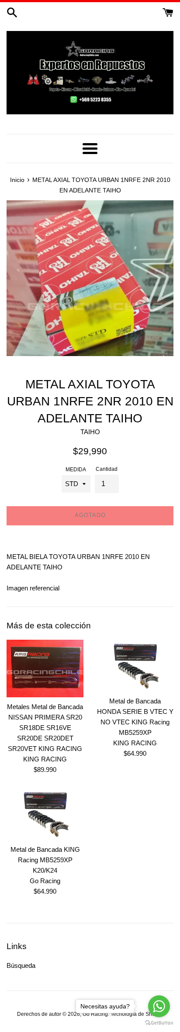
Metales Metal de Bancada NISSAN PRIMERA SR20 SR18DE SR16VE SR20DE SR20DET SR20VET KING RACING (45, 727)
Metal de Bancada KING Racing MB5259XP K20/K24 (45, 860)
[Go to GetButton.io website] (159, 1023)
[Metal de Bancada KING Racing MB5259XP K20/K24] (45, 814)
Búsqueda (21, 965)
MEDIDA (76, 469)
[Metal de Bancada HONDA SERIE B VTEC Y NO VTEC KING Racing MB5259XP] (135, 665)
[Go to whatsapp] (159, 1006)
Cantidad (107, 469)
